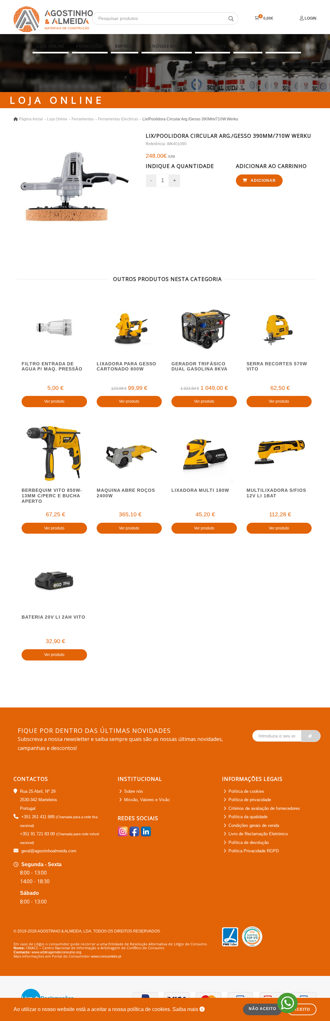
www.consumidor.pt (106, 956)
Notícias (248, 46)
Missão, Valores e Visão (147, 799)
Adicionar (262, 180)
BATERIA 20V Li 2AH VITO (53, 617)
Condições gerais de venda (253, 825)
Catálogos (212, 46)
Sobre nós (133, 791)
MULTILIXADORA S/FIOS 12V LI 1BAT (276, 493)
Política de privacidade (249, 799)
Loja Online (50, 46)
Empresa (124, 46)
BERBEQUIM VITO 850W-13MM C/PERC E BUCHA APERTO (52, 496)
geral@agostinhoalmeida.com (48, 850)
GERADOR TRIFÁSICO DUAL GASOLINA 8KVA (199, 366)
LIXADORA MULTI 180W (200, 490)
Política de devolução (248, 842)
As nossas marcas (166, 46)
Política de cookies (246, 791)
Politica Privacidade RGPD (253, 850)
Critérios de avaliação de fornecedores (264, 808)
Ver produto (54, 401)
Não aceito (262, 1009)
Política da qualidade (247, 816)
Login (310, 18)
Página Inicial (31, 119)
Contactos (283, 46)
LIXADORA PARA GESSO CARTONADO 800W (126, 366)
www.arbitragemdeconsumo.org (56, 952)
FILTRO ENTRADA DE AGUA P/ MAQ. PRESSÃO (52, 366)
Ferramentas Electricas (118, 119)
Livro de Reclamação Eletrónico (258, 833)
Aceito (302, 1009)
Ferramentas (83, 119)
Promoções (89, 46)
